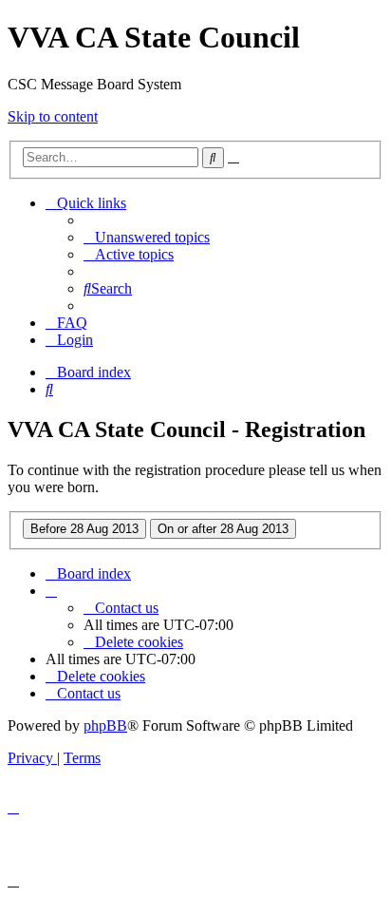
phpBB (105, 725)
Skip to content (53, 116)
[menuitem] (147, 237)
